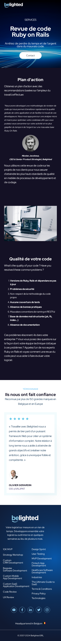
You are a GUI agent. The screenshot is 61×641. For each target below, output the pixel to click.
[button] (56, 5)
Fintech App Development (39, 564)
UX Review (8, 597)
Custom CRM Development (13, 561)
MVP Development (42, 558)
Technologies (38, 598)
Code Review (10, 592)
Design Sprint (39, 549)
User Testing (38, 554)
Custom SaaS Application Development (16, 585)
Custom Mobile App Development (12, 577)
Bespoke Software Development (15, 569)
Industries (37, 577)
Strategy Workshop (13, 555)
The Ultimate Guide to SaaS (43, 583)
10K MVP (7, 549)
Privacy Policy (39, 593)
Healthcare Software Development (42, 571)
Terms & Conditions (42, 589)
